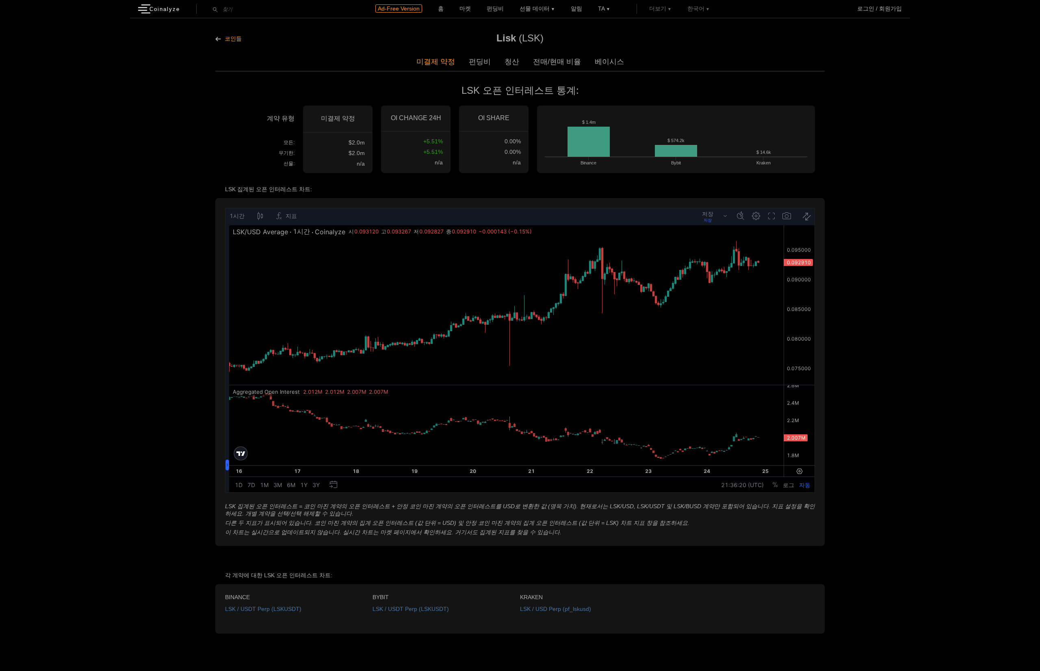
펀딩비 (495, 8)
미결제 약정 (435, 62)
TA (601, 8)
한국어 (695, 8)
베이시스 (609, 62)
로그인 (865, 8)
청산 (512, 62)
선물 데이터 (535, 8)
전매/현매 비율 (557, 62)
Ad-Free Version (399, 8)
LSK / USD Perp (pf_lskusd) (555, 609)
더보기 (657, 8)
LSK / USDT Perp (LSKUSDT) (263, 609)
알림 (576, 8)
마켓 (465, 8)
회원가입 (890, 8)
